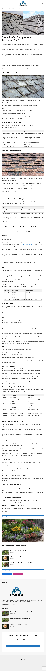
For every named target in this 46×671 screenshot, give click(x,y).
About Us (15, 663)
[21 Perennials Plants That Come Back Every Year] (5, 552)
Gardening (4, 543)
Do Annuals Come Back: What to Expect (18, 556)
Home (3, 8)
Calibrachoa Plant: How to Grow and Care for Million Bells (22, 562)
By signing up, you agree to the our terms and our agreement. (23, 649)
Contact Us (21, 663)
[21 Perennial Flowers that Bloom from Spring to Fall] (23, 530)
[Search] (42, 3)
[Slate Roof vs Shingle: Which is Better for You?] (23, 34)
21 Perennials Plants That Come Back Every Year (20, 550)
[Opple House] (23, 3)
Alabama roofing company (26, 244)
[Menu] (3, 3)
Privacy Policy (30, 649)
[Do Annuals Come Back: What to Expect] (5, 558)
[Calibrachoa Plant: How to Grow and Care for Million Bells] (5, 564)
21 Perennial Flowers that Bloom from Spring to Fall (14, 545)
